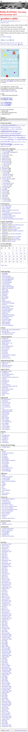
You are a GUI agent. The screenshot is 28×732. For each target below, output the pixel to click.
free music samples (7, 508)
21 (9, 259)
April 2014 (5, 572)
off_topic (4, 188)
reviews (4, 82)
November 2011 (6, 602)
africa (18, 125)
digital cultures (6, 362)
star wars (19, 142)
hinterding (5, 344)
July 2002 (4, 720)
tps (13, 144)
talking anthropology (8, 315)
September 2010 (7, 618)
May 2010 (4, 624)
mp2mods (6, 164)
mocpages (5, 465)
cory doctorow (6, 407)
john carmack (6, 347)
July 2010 (4, 621)
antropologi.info (6, 281)
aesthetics (12, 125)
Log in (20, 1)
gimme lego (5, 462)
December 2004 (6, 703)
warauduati (5, 442)
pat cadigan (5, 423)
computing (4, 129)
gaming (12, 135)
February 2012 (6, 597)
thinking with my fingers (9, 355)
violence (3, 146)
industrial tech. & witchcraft (10, 377)
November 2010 (6, 615)
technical (5, 201)
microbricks (5, 463)
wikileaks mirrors (7, 524)
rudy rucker (5, 425)
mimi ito (4, 304)
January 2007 (5, 667)
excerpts (5, 171)
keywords (5, 298)
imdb (3, 483)
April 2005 (5, 698)
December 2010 (6, 614)
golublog (4, 295)
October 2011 (6, 603)
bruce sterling (6, 402)
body (17, 127)
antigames (5, 338)
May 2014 (4, 571)
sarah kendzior (6, 367)
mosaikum (5, 438)
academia (4, 125)
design (15, 131)
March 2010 (5, 627)
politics (15, 44)
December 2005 (6, 686)
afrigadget (5, 273)
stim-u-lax (9, 223)
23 (17, 259)
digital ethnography (7, 288)
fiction (5, 173)
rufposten (5, 441)
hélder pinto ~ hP (7, 343)
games (4, 167)
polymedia (5, 387)
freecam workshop (7, 511)
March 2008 (5, 646)
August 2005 (5, 692)
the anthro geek (6, 319)
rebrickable (5, 466)
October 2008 (6, 637)
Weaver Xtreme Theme (22, 730)
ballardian (5, 401)
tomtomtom (5, 356)
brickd (4, 451)
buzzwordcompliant (8, 374)
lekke (3, 300)
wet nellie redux (6, 205)
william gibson (6, 429)
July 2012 (4, 590)
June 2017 (5, 554)
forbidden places (7, 214)
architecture (12, 127)
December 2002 (6, 716)
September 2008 (7, 639)
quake (25, 139)
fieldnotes (5, 159)
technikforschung (7, 316)
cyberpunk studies (7, 410)
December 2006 (6, 669)
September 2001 (7, 726)
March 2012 (5, 596)
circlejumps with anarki (8, 216)
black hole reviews (7, 477)
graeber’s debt (9, 18)
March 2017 (5, 559)
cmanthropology (7, 282)
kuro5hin (4, 383)
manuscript (5, 177)
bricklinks (4, 454)
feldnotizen (5, 292)
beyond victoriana (7, 530)
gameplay (5, 135)
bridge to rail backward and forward (12, 219)
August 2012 (5, 588)
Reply (21, 44)
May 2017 (4, 556)
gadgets (19, 133)
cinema (5, 182)
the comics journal (7, 334)
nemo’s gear (16, 228)
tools (3, 197)
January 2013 (5, 581)
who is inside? (6, 208)
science (4, 192)
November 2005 (6, 688)
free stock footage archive (9, 509)
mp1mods (6, 162)
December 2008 (6, 634)
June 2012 (5, 591)
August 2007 (5, 657)
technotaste (5, 318)
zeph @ (6, 102)
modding (10, 139)
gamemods (5, 161)
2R (2, 433)
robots (3, 142)
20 (6, 259)
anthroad (4, 275)
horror (24, 135)
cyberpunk (6, 131)
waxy (3, 395)
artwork (4, 154)
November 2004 (6, 704)
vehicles (17, 144)
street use (5, 313)
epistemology (11, 133)
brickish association (8, 453)
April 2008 (5, 645)
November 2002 (6, 717)
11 (24, 253)
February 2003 (6, 713)
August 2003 (5, 709)
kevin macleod (6, 512)
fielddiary (4, 158)
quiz (3, 189)
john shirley (5, 417)
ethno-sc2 (5, 364)
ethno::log (5, 290)
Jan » (6, 265)
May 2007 (4, 661)
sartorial (4, 191)
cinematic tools (6, 502)
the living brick (6, 469)
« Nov (2, 265)
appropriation (5, 127)
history (8, 44)
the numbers (6, 493)
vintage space (6, 447)
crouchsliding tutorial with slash (11, 213)
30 (17, 261)
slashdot (4, 392)
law (12, 44)
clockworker (5, 533)
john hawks (5, 297)
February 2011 (6, 611)
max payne (21, 137)
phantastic (15, 139)
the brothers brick (7, 468)
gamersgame (6, 341)
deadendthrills (6, 503)
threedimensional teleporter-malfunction (12, 225)
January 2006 (5, 685)
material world (6, 301)
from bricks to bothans (8, 460)
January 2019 (5, 547)
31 (21, 261)
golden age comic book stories (11, 330)
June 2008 (5, 642)
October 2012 (6, 586)
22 (13, 259)
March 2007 (5, 664)
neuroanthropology (8, 306)
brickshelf (5, 457)
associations (5, 155)
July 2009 (4, 630)
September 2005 (7, 691)
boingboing (5, 373)
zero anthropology (7, 325)
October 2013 (6, 574)
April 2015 (5, 562)
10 (21, 253)
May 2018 (4, 549)
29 (13, 261)
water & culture (6, 321)
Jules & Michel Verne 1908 (9, 91)
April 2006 (5, 680)
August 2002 (5, 719)
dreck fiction (5, 414)
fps (15, 133)
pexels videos (6, 514)
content (5, 199)
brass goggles (6, 532)
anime (5, 180)
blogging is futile (7, 371)
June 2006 (5, 677)
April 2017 (5, 557)
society (12, 142)
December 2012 (6, 583)
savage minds (6, 312)
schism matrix (6, 426)
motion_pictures (7, 179)
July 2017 (4, 553)
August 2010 (5, 620)
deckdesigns (5, 459)
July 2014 (4, 568)
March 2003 (5, 712)
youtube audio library (8, 518)
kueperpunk (5, 382)
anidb (3, 475)
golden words (7, 174)
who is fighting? (6, 207)
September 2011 (7, 605)
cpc (3, 408)
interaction (11, 137)
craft (10, 129)
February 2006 (6, 683)
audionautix (5, 500)
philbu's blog (5, 307)
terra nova (5, 353)
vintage (21, 144)
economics (3, 44)
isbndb (4, 484)
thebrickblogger (6, 471)
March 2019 (5, 546)
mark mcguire (6, 384)
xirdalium (7, 730)
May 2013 (4, 575)
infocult (4, 379)
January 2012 (5, 599)
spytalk (4, 523)
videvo (4, 517)
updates (4, 198)
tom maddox (5, 428)
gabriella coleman (7, 365)
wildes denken (6, 324)
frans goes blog (6, 340)
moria (3, 488)
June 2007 (5, 660)
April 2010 (5, 626)
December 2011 (6, 600)
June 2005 (5, 695)
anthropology (5, 43)
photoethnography (7, 309)
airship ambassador (8, 529)
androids (23, 125)
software (4, 194)
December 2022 (6, 544)
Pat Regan (5, 229)
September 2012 (7, 587)
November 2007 (6, 652)
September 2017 (7, 551)
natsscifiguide (6, 490)
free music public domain (9, 506)
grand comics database (9, 481)
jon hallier (5, 350)
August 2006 (5, 674)
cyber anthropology (8, 286)
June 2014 (5, 569)
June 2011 (5, 608)
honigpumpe (5, 435)
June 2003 (5, 710)
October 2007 (6, 654)
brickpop (4, 456)
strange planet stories (8, 333)
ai (20, 125)
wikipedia (4, 494)
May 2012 (4, 593)
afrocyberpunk (6, 399)
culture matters (6, 285)
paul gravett (5, 331)
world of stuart (6, 358)
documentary (7, 183)
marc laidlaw (5, 420)
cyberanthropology (8, 152)
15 (13, 256)
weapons (8, 146)
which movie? (6, 211)
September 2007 (7, 655)
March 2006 (5, 682)
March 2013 (5, 578)
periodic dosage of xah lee (9, 386)
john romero (5, 349)
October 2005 (6, 689)
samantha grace (6, 310)
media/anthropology (8, 303)
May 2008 (4, 643)
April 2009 (5, 631)
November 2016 (6, 560)
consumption (6, 284)
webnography (6, 322)
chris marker (5, 405)
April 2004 (5, 707)
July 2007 (4, 658)
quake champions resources (10, 210)
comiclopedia (6, 479)
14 (9, 256)
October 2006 (6, 671)
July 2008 (4, 640)
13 (6, 256)
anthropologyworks (7, 279)
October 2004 (6, 706)
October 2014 (6, 565)
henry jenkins (6, 376)
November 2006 (6, 670)
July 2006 (4, 676)
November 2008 (6, 636)
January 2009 (5, 633)
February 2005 (6, 701)
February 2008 (6, 648)
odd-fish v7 (5, 439)
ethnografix (5, 291)
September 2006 (7, 673)
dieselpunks (5, 534)
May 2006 (4, 679)
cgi (19, 127)
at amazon (10, 81)
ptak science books (7, 389)
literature (12, 43)
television (6, 186)
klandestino (5, 436)
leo (3, 487)
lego (15, 137)
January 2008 (5, 649)
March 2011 (5, 609)
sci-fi (7, 141)
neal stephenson (7, 422)
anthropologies (6, 276)
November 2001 (6, 725)
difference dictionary (8, 536)
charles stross (6, 404)
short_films (6, 185)
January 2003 (5, 714)
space (15, 142)
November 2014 (6, 563)
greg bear (5, 416)
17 (21, 256)
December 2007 (6, 651)
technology (6, 144)
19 (2, 259)
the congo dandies (7, 217)
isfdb (3, 485)
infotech (4, 137)
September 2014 (7, 566)
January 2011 (5, 612)
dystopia (20, 131)
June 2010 (5, 623)
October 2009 (6, 628)
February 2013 (6, 580)
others (5, 165)
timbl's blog (5, 393)
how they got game (7, 346)
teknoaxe (4, 515)
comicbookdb (6, 478)
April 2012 (5, 594)
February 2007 (6, 666)
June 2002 (5, 722)
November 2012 (6, 584)
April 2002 (5, 723)
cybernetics (18, 129)
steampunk (24, 141)
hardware (5, 168)
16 (17, 256)
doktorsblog (5, 413)
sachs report (5, 390)
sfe (3, 491)
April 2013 (5, 577)
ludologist (5, 352)
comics (4, 156)
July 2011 (4, 606)
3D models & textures (8, 499)
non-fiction (18, 43)
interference (5, 380)
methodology (3, 139)
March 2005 (5, 700)
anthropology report (8, 278)
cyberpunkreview (7, 411)
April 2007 (5, 663)
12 (2, 256)
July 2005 (4, 694)
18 (24, 256)
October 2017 (6, 550)
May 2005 (4, 697)
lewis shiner (5, 419)
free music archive (7, 505)
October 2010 (6, 617)
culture (13, 129)
